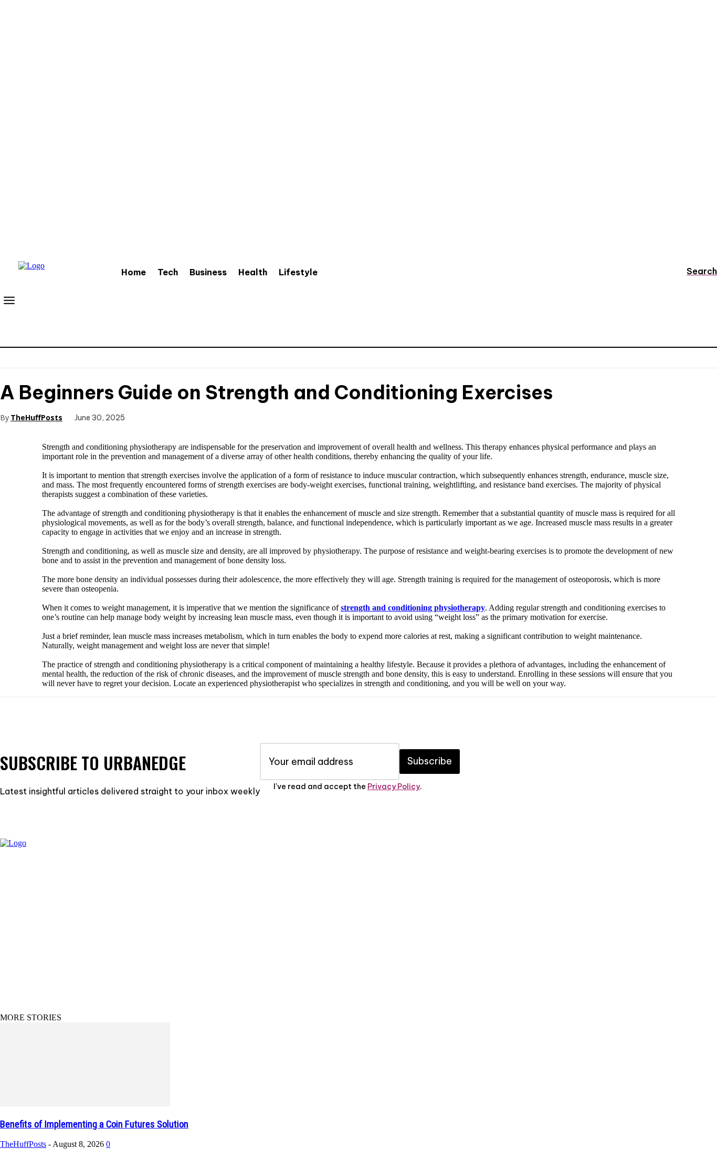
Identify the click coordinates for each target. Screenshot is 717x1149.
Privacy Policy (393, 786)
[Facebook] (155, 416)
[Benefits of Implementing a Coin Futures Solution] (85, 1103)
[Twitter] (192, 416)
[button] (692, 271)
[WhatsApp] (268, 416)
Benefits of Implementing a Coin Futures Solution (94, 1124)
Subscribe (429, 761)
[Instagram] (44, 943)
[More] (306, 417)
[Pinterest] (230, 416)
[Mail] (107, 943)
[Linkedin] (76, 943)
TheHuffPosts (36, 417)
